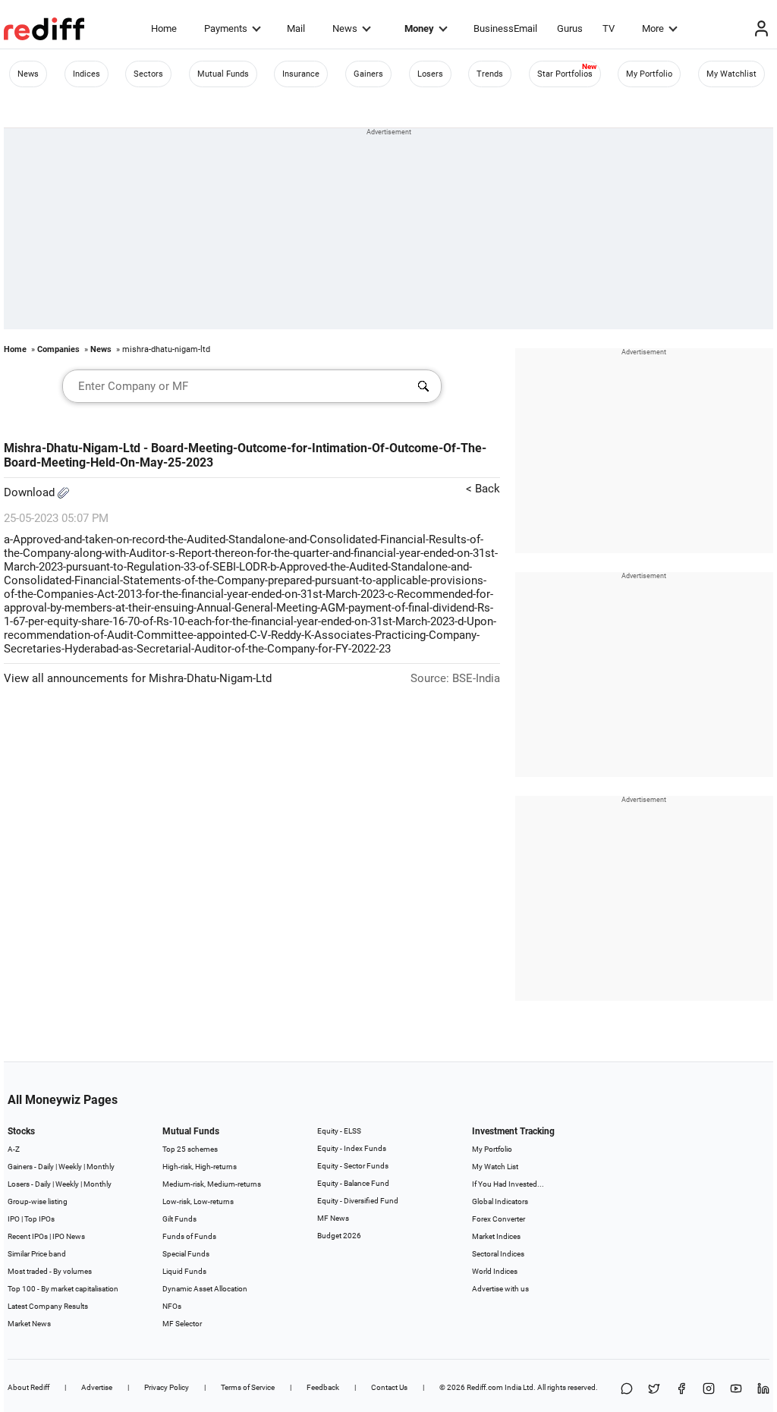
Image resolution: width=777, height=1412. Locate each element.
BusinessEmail (505, 28)
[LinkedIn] (763, 1389)
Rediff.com (485, 1387)
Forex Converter (498, 1219)
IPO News (68, 1236)
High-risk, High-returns (199, 1166)
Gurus (570, 28)
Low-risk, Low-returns (198, 1201)
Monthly (101, 1166)
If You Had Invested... (508, 1184)
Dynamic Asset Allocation (204, 1289)
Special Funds (185, 1254)
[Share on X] (654, 1389)
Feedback (323, 1387)
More (653, 28)
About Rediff (28, 1387)
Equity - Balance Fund (353, 1183)
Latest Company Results (48, 1306)
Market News (29, 1324)
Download (31, 492)
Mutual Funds (223, 74)
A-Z (14, 1149)
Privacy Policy (166, 1387)
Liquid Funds (184, 1271)
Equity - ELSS (339, 1131)
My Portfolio (649, 74)
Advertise (96, 1387)
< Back (483, 488)
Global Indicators (500, 1201)
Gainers (368, 74)
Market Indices (496, 1236)
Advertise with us (500, 1289)
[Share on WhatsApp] (627, 1389)
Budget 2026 (339, 1236)
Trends (490, 74)
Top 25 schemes (190, 1149)
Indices (86, 74)
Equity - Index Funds (351, 1148)
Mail (296, 28)
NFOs (171, 1306)
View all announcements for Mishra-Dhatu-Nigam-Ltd (138, 678)
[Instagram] (709, 1389)
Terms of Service (248, 1387)
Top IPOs (39, 1219)
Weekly (70, 1166)
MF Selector (182, 1324)
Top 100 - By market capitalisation (63, 1289)
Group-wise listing (38, 1201)
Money (419, 28)
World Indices (494, 1271)
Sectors (148, 74)
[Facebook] (681, 1389)
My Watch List (495, 1166)
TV (608, 28)
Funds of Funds (189, 1236)
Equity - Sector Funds (352, 1166)
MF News (333, 1218)
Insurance (300, 74)
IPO (14, 1219)
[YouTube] (736, 1389)
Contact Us (389, 1387)
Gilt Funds (179, 1219)
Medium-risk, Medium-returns (211, 1184)
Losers (430, 74)
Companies (58, 349)
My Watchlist (731, 74)
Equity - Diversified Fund (357, 1201)
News (344, 28)
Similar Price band (37, 1254)
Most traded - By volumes (50, 1271)
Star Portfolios (565, 74)
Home (164, 28)
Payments (225, 28)
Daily (46, 1166)
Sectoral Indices (498, 1254)
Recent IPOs (28, 1236)
